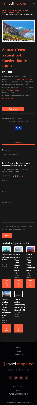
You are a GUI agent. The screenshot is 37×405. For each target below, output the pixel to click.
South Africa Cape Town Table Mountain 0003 (6, 307)
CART (18, 390)
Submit (7, 235)
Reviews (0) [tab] (18, 142)
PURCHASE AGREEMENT (18, 394)
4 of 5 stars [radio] (20, 176)
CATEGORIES (18, 387)
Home (18, 347)
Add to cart (13, 109)
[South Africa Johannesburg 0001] (6, 249)
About (18, 351)
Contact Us (18, 355)
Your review (7, 203)
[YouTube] (27, 378)
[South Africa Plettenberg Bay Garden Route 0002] (18, 294)
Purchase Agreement (15, 90)
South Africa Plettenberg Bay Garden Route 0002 (19, 304)
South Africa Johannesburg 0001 (8, 257)
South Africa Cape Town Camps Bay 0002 (17, 262)
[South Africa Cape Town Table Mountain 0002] (30, 249)
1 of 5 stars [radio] (13, 176)
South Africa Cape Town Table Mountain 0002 (30, 262)
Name (5, 181)
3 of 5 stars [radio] (17, 176)
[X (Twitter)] (16, 378)
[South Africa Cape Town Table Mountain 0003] (6, 294)
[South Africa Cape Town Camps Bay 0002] (18, 249)
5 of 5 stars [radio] (22, 176)
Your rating (7, 176)
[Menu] (34, 4)
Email (4, 192)
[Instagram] (21, 378)
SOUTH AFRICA (16, 118)
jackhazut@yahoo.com (23, 79)
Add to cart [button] (6, 283)
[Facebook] (10, 378)
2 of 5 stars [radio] (15, 176)
